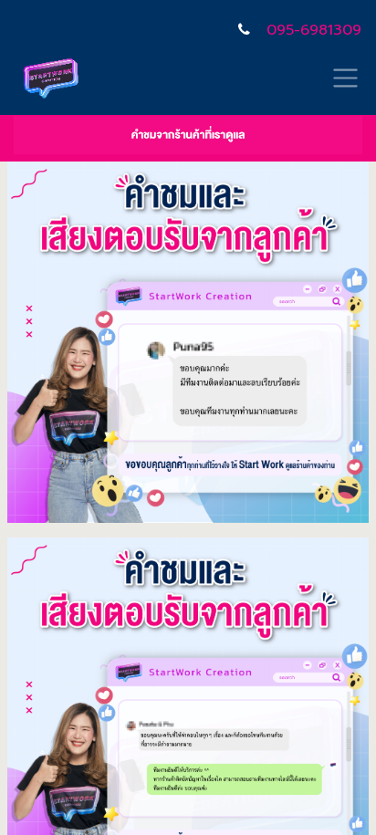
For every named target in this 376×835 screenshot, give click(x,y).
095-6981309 (313, 30)
